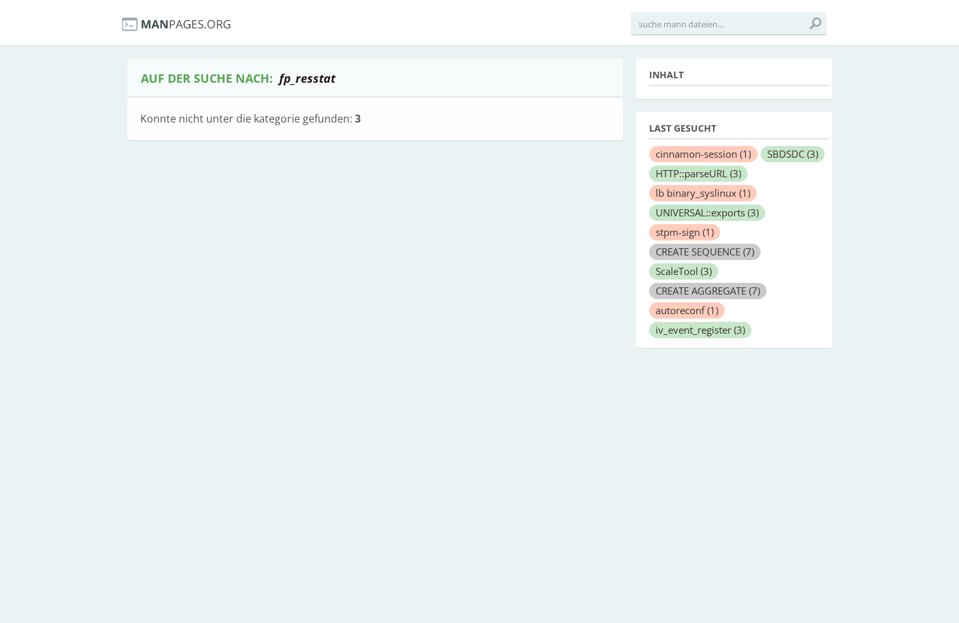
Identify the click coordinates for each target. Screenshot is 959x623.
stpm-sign (685, 232)
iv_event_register (700, 329)
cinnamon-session (703, 153)
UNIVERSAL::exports (707, 212)
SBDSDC (792, 153)
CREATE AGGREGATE (708, 290)
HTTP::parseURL (698, 173)
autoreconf (687, 310)
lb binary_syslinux (703, 192)
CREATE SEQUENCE (705, 251)
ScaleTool (684, 271)
